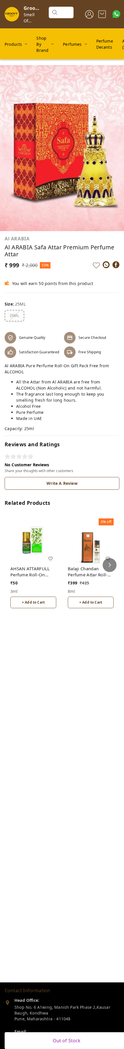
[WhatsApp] (106, 264)
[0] (102, 14)
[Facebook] (115, 264)
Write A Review (61, 483)
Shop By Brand (42, 44)
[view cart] (102, 14)
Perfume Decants (104, 44)
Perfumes (72, 44)
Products (13, 44)
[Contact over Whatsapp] (116, 14)
